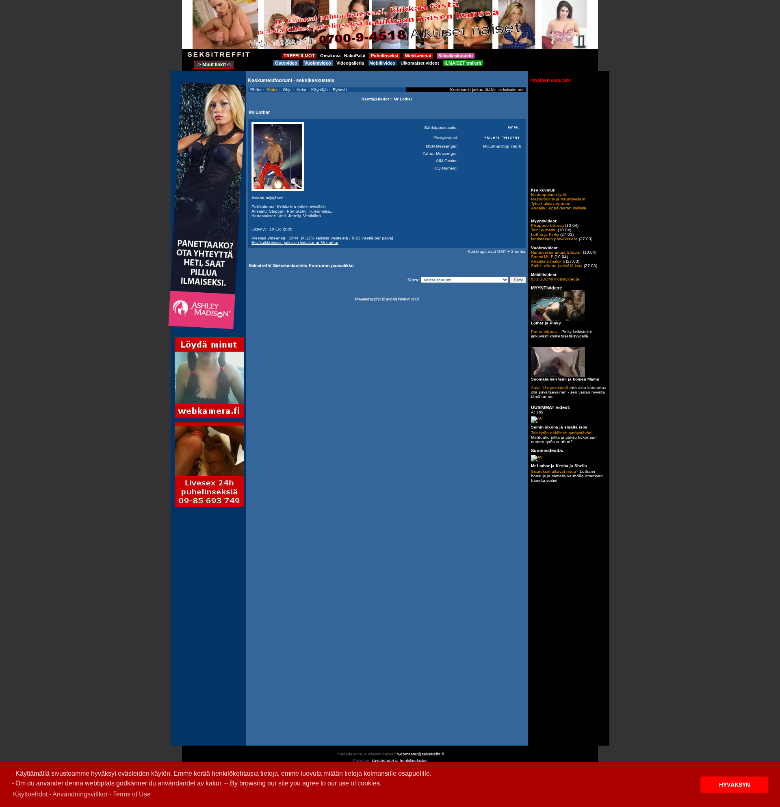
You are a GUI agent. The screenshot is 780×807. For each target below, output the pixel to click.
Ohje (287, 89)
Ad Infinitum (401, 299)
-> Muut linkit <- (214, 64)
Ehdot (256, 89)
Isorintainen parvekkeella (554, 239)
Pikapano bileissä (547, 225)
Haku (301, 89)
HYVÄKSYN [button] (734, 784)
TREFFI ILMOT (299, 55)
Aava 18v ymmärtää (549, 387)
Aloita (272, 89)
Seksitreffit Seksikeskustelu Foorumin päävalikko (301, 265)
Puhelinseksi (384, 55)
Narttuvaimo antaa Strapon (556, 252)
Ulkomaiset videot (420, 63)
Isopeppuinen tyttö (548, 194)
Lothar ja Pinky (545, 234)
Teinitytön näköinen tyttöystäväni (561, 433)
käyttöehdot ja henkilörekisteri (399, 760)
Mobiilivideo (382, 63)
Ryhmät (340, 89)
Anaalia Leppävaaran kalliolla (558, 208)
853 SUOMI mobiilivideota (555, 279)
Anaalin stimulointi (548, 261)
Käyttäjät (319, 89)
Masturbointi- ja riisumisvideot (558, 199)
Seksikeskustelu (455, 55)
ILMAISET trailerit (463, 63)
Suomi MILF (542, 256)
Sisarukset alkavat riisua (553, 471)
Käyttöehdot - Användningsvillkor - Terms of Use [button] (82, 794)
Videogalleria (350, 63)
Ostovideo (286, 63)
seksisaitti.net (511, 89)
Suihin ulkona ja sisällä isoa (557, 265)
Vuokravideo (317, 63)
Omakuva (330, 55)
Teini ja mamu (544, 230)
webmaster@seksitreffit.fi (420, 754)
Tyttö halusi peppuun (550, 203)
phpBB (379, 299)
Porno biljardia (544, 331)
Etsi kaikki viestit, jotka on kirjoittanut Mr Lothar (294, 242)
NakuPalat (355, 55)
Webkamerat (418, 55)
